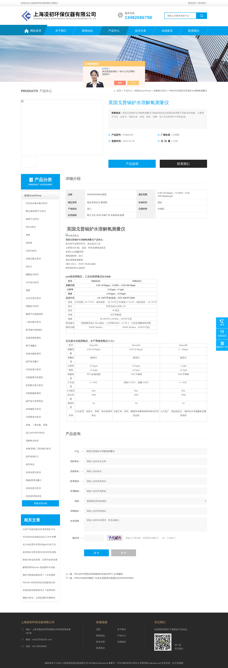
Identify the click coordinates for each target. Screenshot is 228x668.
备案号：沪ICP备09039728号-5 (123, 663)
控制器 (29, 242)
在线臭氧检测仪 (33, 337)
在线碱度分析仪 (33, 409)
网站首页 (35, 30)
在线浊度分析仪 (33, 472)
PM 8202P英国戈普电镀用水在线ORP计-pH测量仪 (98, 574)
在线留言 (167, 30)
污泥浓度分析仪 (33, 369)
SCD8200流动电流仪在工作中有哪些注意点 (40, 537)
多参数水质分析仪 (34, 385)
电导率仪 (30, 464)
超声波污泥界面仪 (34, 401)
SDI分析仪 (31, 227)
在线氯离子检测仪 (34, 377)
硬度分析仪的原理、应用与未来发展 (40, 559)
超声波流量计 (32, 361)
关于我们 (60, 30)
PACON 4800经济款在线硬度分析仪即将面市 (40, 582)
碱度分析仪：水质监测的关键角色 (39, 597)
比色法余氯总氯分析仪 (36, 203)
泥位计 (29, 266)
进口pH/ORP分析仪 (35, 432)
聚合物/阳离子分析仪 (36, 211)
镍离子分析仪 (32, 219)
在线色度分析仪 (33, 488)
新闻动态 (87, 30)
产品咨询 (132, 163)
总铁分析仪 (31, 250)
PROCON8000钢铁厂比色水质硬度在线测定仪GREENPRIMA (104, 578)
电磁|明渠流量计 (34, 480)
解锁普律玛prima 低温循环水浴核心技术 (40, 567)
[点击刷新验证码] (114, 538)
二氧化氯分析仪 (33, 322)
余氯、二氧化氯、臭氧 (36, 425)
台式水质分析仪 (33, 298)
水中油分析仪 (32, 282)
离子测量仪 (31, 345)
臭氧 (28, 235)
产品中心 (114, 30)
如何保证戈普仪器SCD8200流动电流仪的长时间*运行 (40, 552)
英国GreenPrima (143, 90)
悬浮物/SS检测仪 (34, 330)
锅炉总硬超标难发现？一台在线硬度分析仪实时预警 (40, 575)
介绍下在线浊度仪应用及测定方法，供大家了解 (40, 529)
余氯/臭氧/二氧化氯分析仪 (38, 448)
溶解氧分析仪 (160, 90)
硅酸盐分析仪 (32, 306)
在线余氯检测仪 (33, 353)
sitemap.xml (155, 663)
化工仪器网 (177, 663)
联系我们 (202, 3)
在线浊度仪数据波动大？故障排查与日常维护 (40, 590)
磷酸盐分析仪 (32, 274)
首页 (119, 90)
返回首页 (192, 3)
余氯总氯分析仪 (33, 258)
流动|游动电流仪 (34, 496)
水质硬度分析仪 (33, 417)
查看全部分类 (40, 503)
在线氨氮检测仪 (33, 393)
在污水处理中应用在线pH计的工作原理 (40, 544)
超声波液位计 (32, 456)
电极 (28, 290)
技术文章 (140, 30)
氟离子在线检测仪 (34, 314)
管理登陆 (144, 663)
